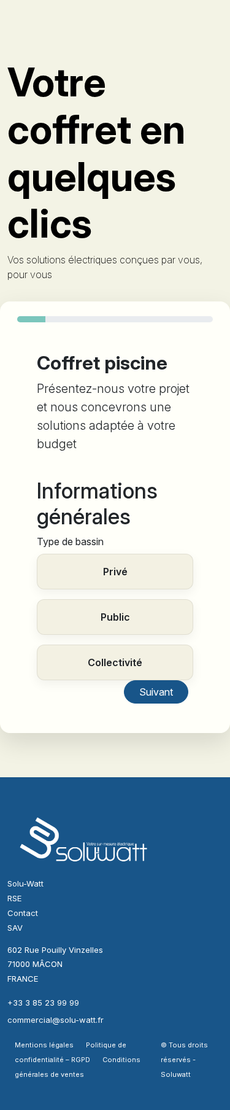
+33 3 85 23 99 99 (43, 1002)
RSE (14, 898)
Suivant (156, 692)
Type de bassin (70, 541)
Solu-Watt (25, 883)
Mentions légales (44, 1045)
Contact (22, 913)
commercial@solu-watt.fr (55, 1020)
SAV (15, 928)
